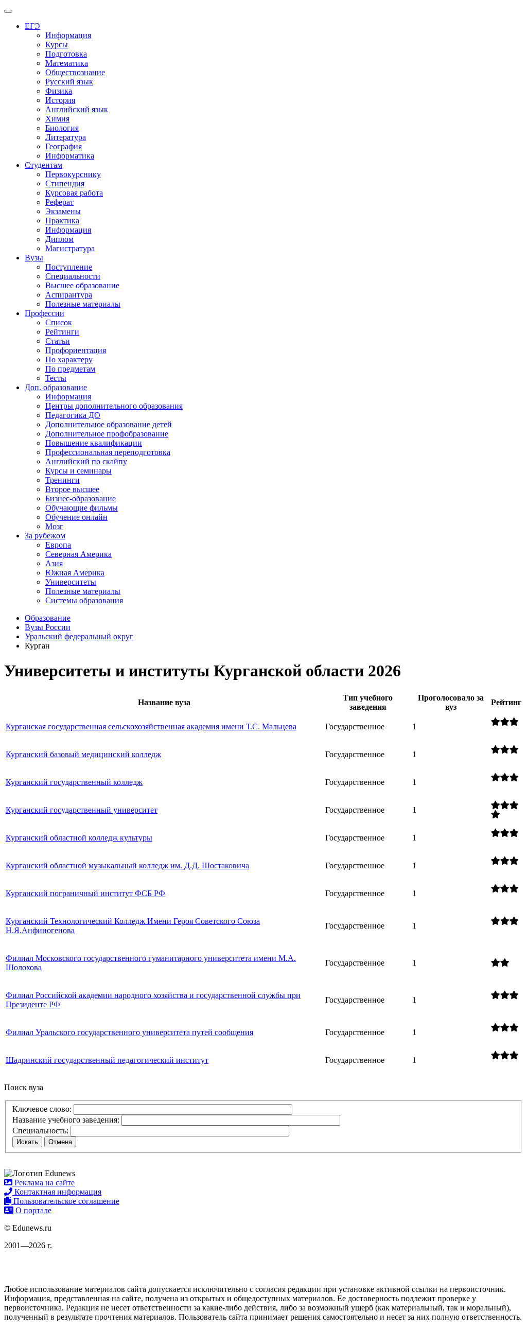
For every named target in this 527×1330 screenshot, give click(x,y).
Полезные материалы (82, 304)
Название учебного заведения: (65, 1119)
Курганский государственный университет (81, 810)
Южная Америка (74, 572)
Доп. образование (56, 387)
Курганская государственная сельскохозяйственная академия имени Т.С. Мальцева (151, 726)
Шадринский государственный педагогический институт (107, 1060)
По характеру (69, 359)
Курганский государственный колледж (74, 782)
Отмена (60, 1142)
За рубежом (45, 535)
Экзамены (63, 211)
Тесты (55, 378)
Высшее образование (82, 285)
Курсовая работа (74, 192)
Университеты (70, 581)
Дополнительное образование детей (108, 424)
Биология (62, 128)
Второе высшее (72, 489)
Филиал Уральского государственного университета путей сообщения (129, 1032)
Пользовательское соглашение (65, 1201)
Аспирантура (68, 294)
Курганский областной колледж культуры (79, 837)
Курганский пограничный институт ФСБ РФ (85, 893)
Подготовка (66, 53)
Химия (57, 118)
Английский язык (76, 109)
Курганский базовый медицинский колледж (83, 754)
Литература (65, 137)
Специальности (72, 276)
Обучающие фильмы (81, 507)
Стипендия (64, 183)
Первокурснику (73, 174)
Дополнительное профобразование (106, 433)
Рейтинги (62, 331)
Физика (58, 90)
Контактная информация (56, 1191)
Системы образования (84, 600)
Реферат (59, 202)
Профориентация (75, 350)
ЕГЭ (32, 26)
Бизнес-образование (80, 498)
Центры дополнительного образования (114, 405)
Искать (27, 1142)
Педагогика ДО (72, 415)
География (63, 146)
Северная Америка (78, 554)
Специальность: (40, 1130)
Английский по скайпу (86, 461)
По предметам (70, 368)
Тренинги (62, 480)
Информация (68, 35)
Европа (58, 544)
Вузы (34, 257)
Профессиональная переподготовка (107, 452)
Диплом (59, 239)
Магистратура (70, 248)
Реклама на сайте (43, 1182)
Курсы (56, 44)
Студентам (43, 165)
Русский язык (69, 81)
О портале (32, 1210)
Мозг (54, 526)
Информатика (69, 155)
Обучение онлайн (76, 517)
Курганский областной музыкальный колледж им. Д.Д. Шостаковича (127, 865)
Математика (66, 63)
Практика (62, 220)
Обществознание (75, 72)
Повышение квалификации (93, 443)
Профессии (44, 313)
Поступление (68, 266)
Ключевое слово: (42, 1109)
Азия (54, 563)
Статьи (57, 341)
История (60, 100)
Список (58, 322)
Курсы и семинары (78, 470)
